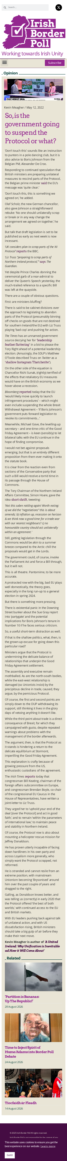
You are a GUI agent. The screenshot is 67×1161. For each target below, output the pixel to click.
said (44, 183)
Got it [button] (10, 1155)
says (43, 261)
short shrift (19, 499)
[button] (4, 62)
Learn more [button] (47, 1146)
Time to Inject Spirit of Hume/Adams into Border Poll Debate (29, 1051)
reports (21, 251)
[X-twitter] (58, 7)
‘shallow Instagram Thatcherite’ (27, 362)
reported (25, 392)
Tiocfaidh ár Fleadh (20, 1103)
